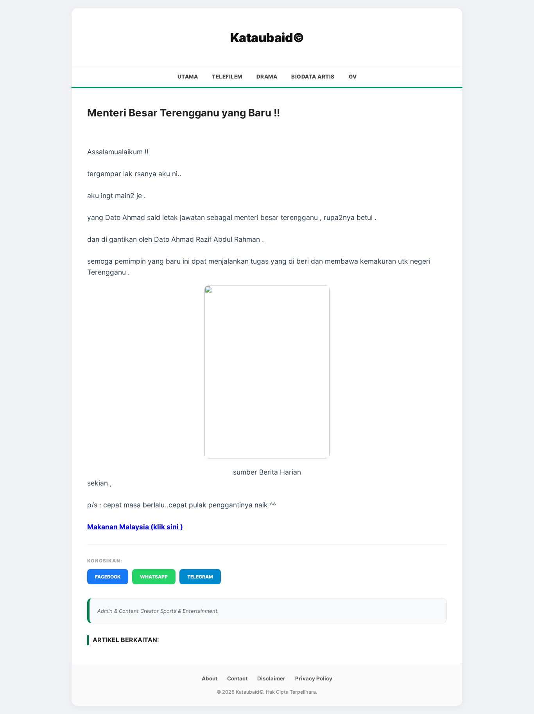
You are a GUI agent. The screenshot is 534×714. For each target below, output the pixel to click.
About (209, 678)
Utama (187, 76)
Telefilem (227, 76)
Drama (267, 76)
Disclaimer (271, 678)
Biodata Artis (313, 76)
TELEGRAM (200, 577)
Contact (237, 678)
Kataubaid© (267, 37)
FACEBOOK (107, 577)
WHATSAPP (154, 577)
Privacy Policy (313, 678)
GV (353, 76)
